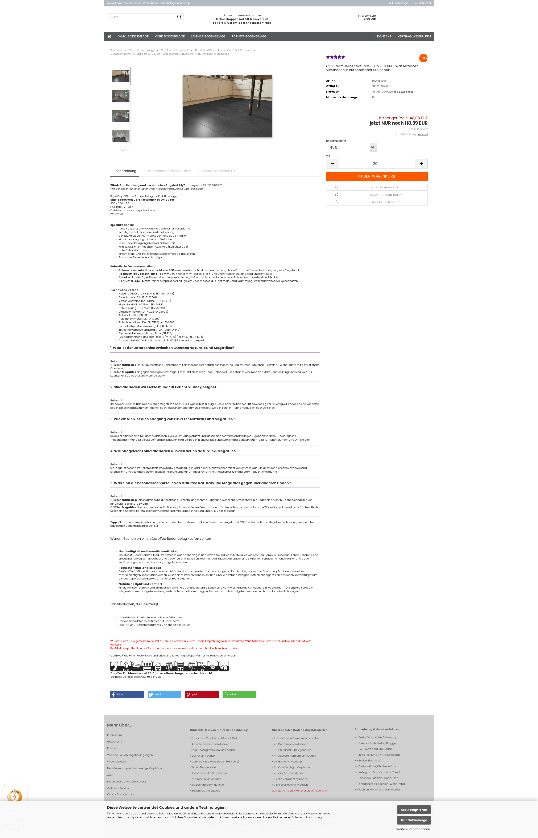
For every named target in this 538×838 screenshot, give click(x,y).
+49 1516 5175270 (212, 185)
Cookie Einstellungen (120, 794)
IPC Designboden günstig (207, 784)
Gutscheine (114, 741)
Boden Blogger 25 (370, 760)
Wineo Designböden (204, 767)
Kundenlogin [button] (400, 3)
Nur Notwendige (414, 820)
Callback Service (118, 788)
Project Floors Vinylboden (292, 784)
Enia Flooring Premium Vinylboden (213, 750)
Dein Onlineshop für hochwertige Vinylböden (135, 768)
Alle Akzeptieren (414, 810)
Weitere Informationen (413, 829)
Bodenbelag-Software (205, 790)
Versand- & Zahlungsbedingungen (130, 755)
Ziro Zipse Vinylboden (291, 773)
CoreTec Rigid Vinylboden (294, 767)
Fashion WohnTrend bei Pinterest (379, 789)
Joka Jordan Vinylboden (292, 779)
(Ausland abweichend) (401, 91)
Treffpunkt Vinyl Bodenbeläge (377, 766)
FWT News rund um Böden (375, 749)
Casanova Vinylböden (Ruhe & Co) (214, 738)
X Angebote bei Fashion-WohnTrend (382, 784)
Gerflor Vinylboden (203, 755)
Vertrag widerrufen (414, 36)
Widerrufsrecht (116, 761)
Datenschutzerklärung (306, 817)
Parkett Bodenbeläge (249, 36)
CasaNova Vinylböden (292, 744)
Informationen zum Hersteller (166, 170)
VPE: (328, 156)
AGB (110, 775)
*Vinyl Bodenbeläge (133, 36)
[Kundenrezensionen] (335, 59)
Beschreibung (124, 170)
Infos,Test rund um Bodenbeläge (379, 755)
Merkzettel (424, 3)
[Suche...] (179, 17)
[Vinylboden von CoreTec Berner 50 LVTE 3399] (227, 106)
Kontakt (384, 36)
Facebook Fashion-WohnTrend (378, 778)
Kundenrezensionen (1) (216, 170)
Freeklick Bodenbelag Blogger (377, 743)
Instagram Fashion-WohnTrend (379, 772)
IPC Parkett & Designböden (294, 750)
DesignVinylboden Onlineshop (378, 737)
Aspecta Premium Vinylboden (210, 744)
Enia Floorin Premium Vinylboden (298, 738)
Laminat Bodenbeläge (208, 36)
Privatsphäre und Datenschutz (126, 781)
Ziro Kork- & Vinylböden (206, 779)
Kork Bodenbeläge (170, 36)
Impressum (114, 735)
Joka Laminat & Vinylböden (209, 773)
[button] (123, 150)
